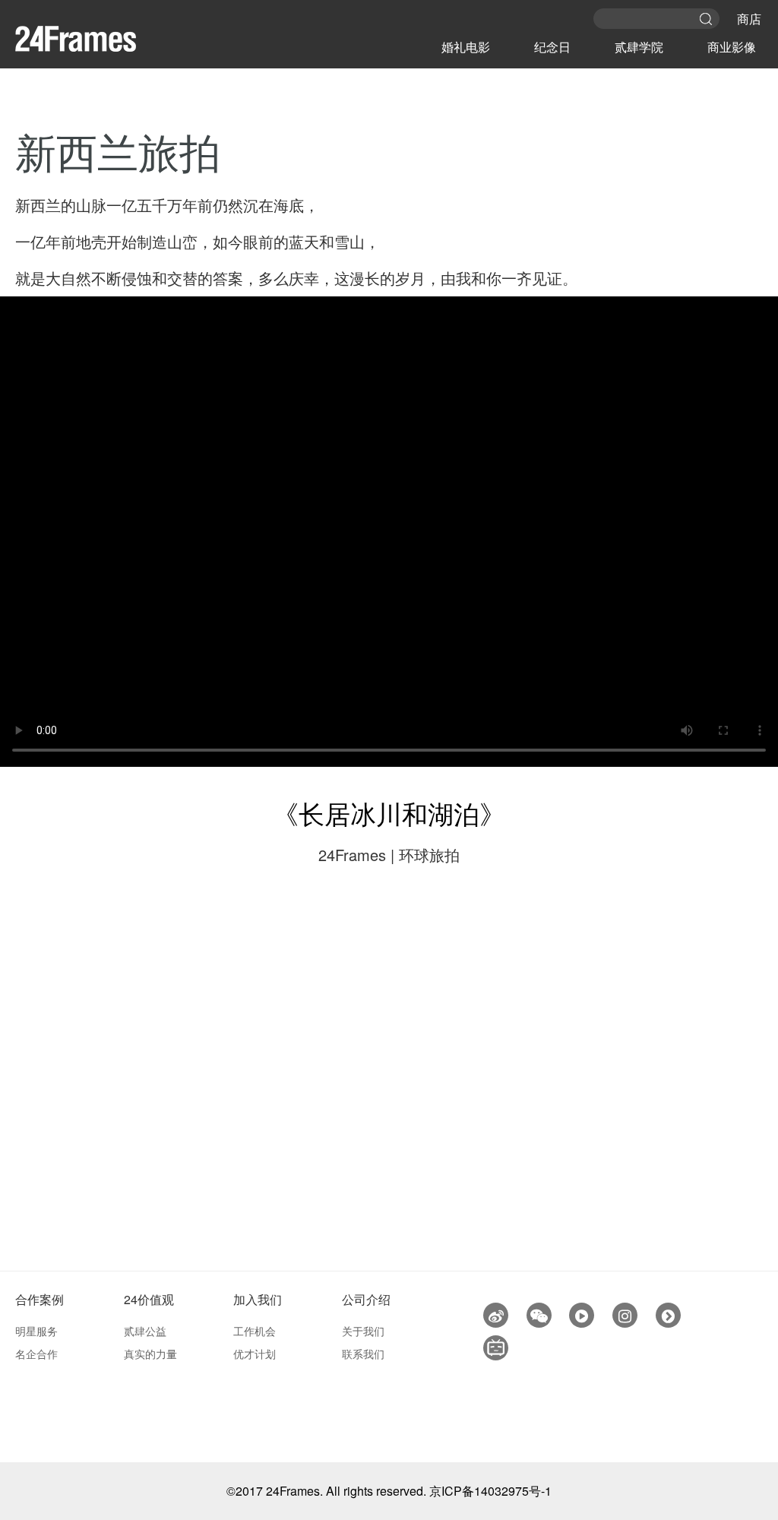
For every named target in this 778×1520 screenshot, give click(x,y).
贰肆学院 (639, 46)
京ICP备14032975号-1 (490, 1490)
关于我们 (363, 1330)
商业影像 (731, 46)
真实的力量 (150, 1353)
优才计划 (254, 1353)
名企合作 (36, 1353)
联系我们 (363, 1353)
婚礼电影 (465, 46)
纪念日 (552, 46)
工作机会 (254, 1330)
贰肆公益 (145, 1330)
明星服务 (36, 1330)
